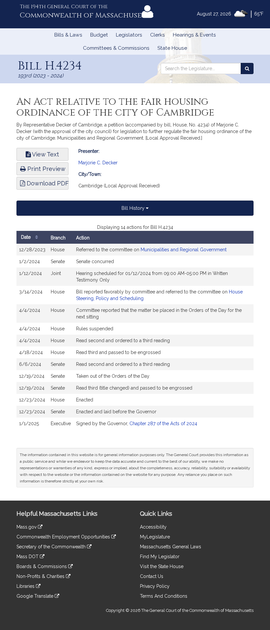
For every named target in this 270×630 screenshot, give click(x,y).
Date (26, 237)
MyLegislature (155, 536)
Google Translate (35, 596)
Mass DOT (28, 556)
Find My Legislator (159, 556)
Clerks (157, 35)
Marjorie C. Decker (98, 162)
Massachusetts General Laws (170, 546)
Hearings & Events (194, 35)
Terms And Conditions (163, 596)
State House (172, 48)
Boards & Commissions (42, 566)
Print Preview (46, 168)
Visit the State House (161, 566)
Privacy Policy (155, 586)
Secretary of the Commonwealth (51, 546)
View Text (45, 154)
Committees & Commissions (116, 48)
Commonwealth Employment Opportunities (63, 536)
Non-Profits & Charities (41, 576)
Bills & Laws (68, 35)
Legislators (129, 35)
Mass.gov (27, 527)
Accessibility (153, 527)
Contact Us (151, 576)
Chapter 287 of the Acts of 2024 (163, 423)
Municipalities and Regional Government (184, 249)
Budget (99, 35)
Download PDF (46, 183)
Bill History (134, 208)
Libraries (26, 586)
